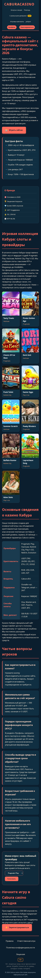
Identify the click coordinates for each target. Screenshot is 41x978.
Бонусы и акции (16, 10)
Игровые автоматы (17, 21)
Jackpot (28, 21)
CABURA (19, 4)
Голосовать (11, 879)
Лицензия (20, 954)
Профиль (11, 27)
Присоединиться (27, 27)
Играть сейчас (14, 130)
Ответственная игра (26, 941)
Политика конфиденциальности (20, 947)
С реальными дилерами (20, 16)
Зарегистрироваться (17, 927)
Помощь (27, 10)
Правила (9, 941)
